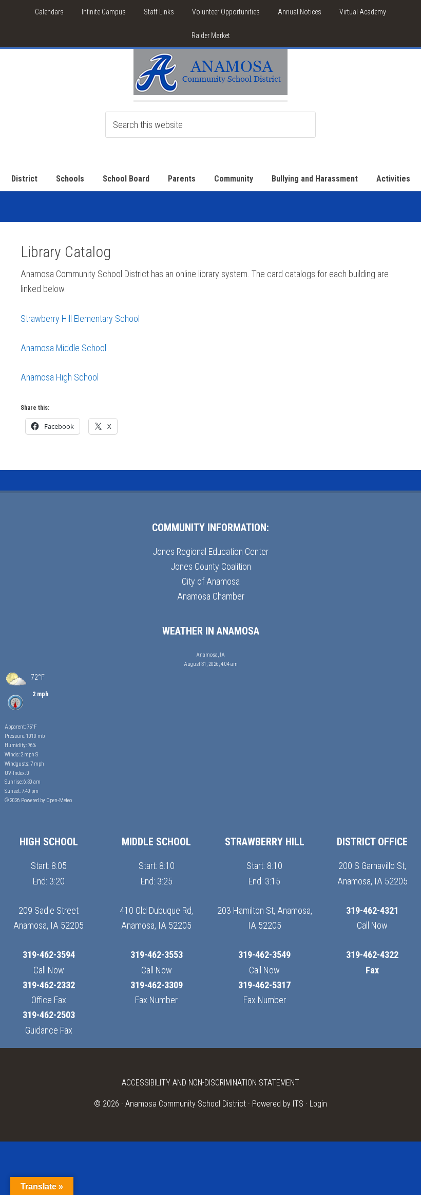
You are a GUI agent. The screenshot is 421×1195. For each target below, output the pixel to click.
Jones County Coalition (210, 566)
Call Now (48, 970)
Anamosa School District (210, 74)
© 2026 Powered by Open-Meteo (38, 800)
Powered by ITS (277, 1104)
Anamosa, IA (210, 654)
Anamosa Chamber (210, 596)
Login (318, 1104)
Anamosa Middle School (63, 347)
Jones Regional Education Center (210, 551)
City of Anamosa (211, 581)
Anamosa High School (60, 377)
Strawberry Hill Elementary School (80, 318)
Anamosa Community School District (185, 1104)
